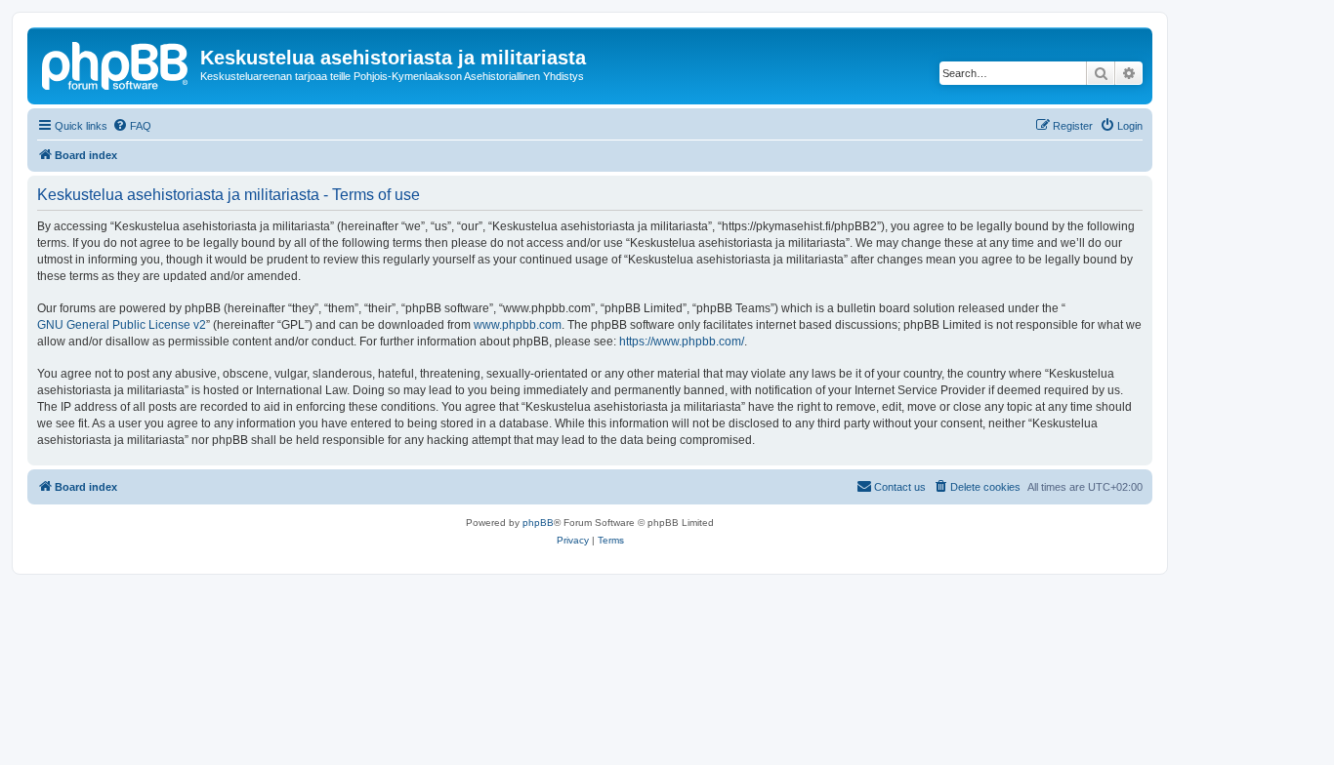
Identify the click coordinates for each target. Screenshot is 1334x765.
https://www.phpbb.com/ (681, 341)
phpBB (538, 522)
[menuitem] (131, 126)
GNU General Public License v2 (121, 325)
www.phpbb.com (518, 325)
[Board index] (116, 63)
